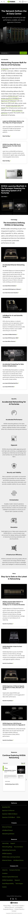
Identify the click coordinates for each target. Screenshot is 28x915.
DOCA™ (3, 108)
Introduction (4, 53)
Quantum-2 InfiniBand (8, 817)
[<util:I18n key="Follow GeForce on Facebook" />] (10, 899)
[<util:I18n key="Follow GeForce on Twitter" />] (16, 899)
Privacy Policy (7, 905)
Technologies (19, 883)
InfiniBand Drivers (18, 860)
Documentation (18, 846)
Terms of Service (9, 907)
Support (12, 843)
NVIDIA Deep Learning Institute (11, 857)
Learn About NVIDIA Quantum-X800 (10, 337)
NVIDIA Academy (7, 853)
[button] (20, 2)
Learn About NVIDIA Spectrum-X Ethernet (12, 289)
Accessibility (18, 907)
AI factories (4, 68)
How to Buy (5, 843)
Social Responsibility (8, 883)
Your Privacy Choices (18, 905)
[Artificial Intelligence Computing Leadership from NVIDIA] (11, 1)
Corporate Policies (8, 909)
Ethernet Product (7, 827)
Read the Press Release (8, 623)
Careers (4, 887)
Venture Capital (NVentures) (10, 876)
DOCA (18, 817)
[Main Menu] (2, 2)
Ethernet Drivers (6, 860)
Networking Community (9, 850)
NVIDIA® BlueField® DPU (13, 105)
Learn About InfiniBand (10, 334)
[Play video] (14, 174)
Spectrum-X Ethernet (8, 810)
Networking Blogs (7, 846)
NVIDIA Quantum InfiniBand (10, 98)
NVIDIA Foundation (7, 880)
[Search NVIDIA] (4, 1)
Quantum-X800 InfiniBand (9, 814)
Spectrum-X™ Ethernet (8, 101)
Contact (14, 911)
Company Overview (14, 870)
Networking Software (8, 833)
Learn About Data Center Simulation (10, 292)
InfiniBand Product (7, 830)
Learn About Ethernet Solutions (9, 285)
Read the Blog (6, 136)
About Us (4, 870)
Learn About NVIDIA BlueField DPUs (10, 383)
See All (23, 763)
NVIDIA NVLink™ (13, 96)
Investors (4, 873)
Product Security (19, 909)
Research (17, 880)
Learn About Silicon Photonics (9, 341)
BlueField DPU (6, 807)
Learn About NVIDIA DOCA (8, 386)
